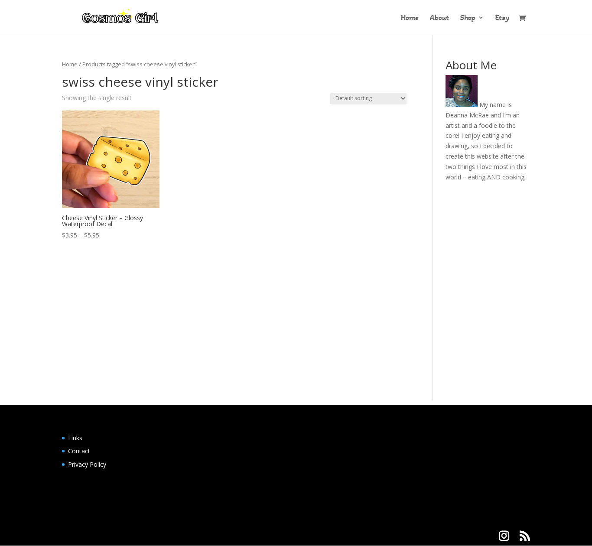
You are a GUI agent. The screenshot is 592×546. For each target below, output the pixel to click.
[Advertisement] (296, 339)
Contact (79, 451)
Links (75, 438)
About (439, 18)
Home (410, 18)
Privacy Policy (87, 464)
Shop (467, 18)
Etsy (502, 18)
